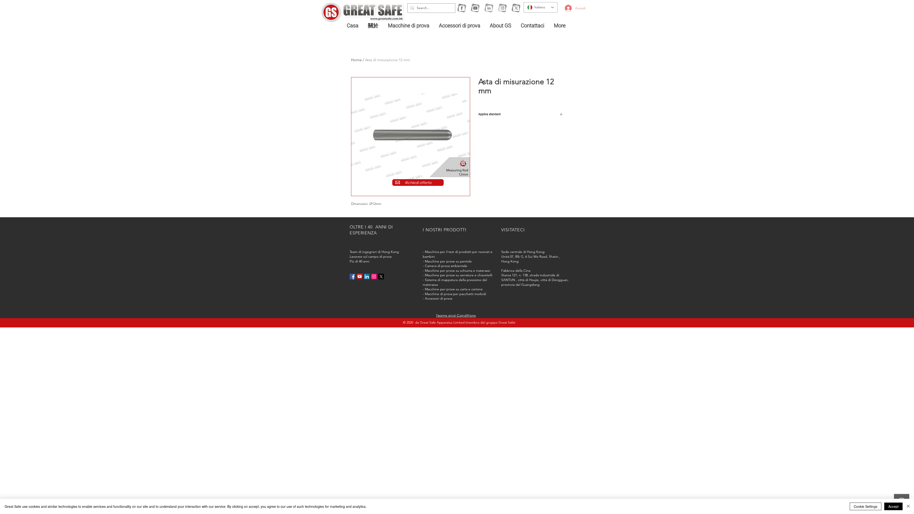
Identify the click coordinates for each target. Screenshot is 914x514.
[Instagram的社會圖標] (374, 276)
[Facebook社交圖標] (352, 276)
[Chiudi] (908, 506)
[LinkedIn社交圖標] (367, 276)
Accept (893, 506)
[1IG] (502, 8)
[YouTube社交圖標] (360, 276)
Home (356, 60)
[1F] (461, 8)
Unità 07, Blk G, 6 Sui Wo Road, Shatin (529, 256)
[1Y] (475, 8)
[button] (409, 25)
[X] (516, 8)
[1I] (488, 8)
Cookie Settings (865, 506)
